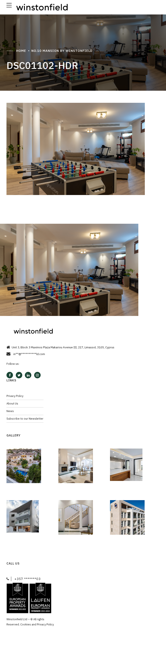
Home (21, 51)
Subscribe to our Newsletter (24, 418)
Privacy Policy (14, 396)
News (10, 411)
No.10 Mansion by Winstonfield (62, 51)
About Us (12, 403)
